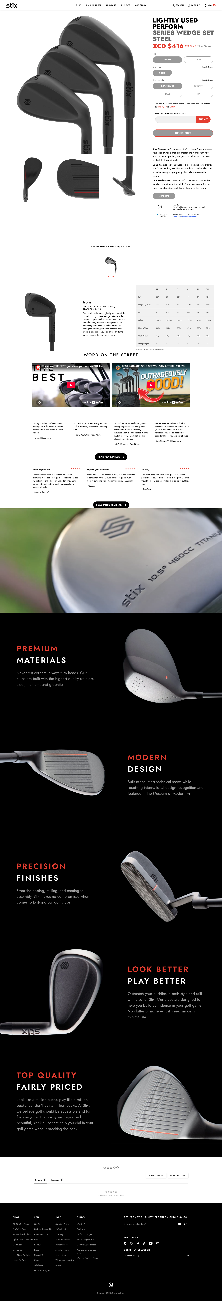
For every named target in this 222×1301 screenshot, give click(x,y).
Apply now (177, 216)
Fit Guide (81, 1229)
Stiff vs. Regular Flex (86, 1239)
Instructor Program (42, 1270)
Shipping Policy (62, 1224)
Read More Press (109, 457)
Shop (78, 5)
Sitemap (58, 1265)
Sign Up (182, 1224)
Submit (203, 119)
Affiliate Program (62, 1249)
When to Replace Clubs (87, 1258)
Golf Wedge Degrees (86, 1244)
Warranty (59, 1234)
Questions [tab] (55, 1180)
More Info (164, 196)
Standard (167, 86)
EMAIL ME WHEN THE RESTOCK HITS (170, 113)
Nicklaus (111, 5)
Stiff (162, 72)
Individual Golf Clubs (22, 1234)
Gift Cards (17, 1249)
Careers (37, 1260)
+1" (198, 94)
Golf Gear (17, 1244)
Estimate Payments (189, 216)
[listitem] (27, 179)
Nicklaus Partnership (43, 1229)
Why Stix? (81, 1224)
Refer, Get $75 (41, 1234)
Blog (36, 1239)
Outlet (172, 106)
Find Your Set (93, 5)
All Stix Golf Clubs (21, 1224)
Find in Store (60, 1255)
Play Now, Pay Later (22, 1255)
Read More (46, 437)
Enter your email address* (132, 1230)
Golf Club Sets (19, 1229)
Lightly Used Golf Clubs (23, 1239)
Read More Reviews (109, 505)
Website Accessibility (64, 1260)
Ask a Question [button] (157, 1175)
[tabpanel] (111, 316)
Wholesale (38, 1265)
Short (198, 86)
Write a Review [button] (179, 1175)
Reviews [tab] (38, 1180)
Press (36, 1249)
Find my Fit (161, 106)
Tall (167, 94)
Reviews (125, 5)
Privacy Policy (61, 1244)
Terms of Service (62, 1239)
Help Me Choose (207, 67)
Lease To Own (19, 1260)
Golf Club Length (84, 1234)
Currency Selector (137, 1250)
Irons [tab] (111, 276)
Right (167, 59)
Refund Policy (61, 1229)
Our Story (140, 5)
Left (198, 59)
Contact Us (39, 1255)
